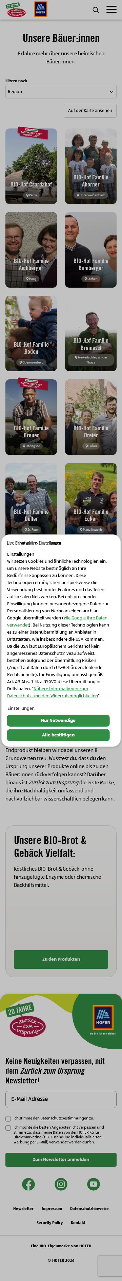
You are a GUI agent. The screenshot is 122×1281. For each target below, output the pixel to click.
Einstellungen (21, 708)
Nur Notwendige (58, 720)
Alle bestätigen (58, 735)
